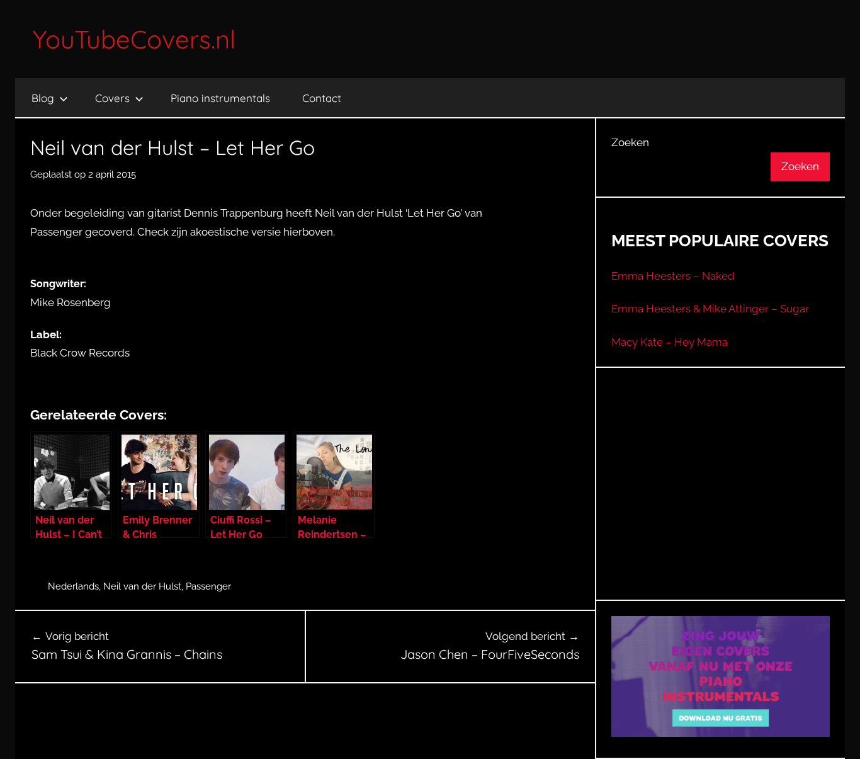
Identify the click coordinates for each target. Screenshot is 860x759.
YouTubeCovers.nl (134, 39)
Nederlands (73, 586)
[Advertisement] (720, 499)
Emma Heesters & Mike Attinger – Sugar (710, 308)
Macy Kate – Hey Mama (669, 342)
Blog (42, 98)
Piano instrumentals (220, 98)
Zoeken (630, 142)
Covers (112, 98)
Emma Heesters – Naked (673, 276)
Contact (321, 98)
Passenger (208, 586)
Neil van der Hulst (142, 586)
